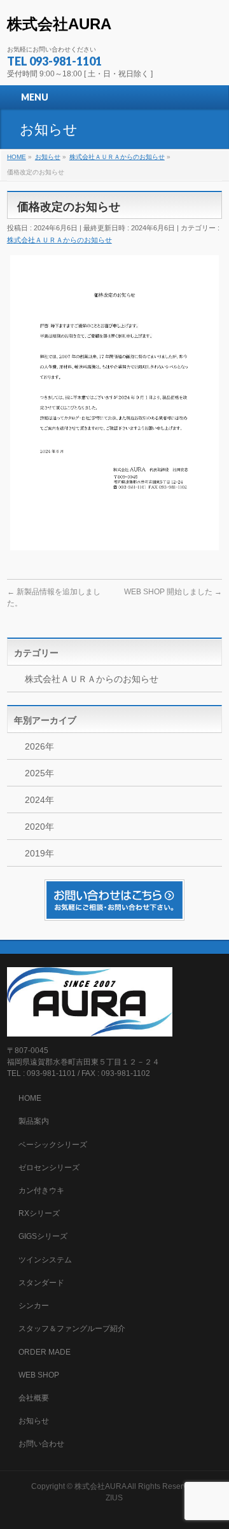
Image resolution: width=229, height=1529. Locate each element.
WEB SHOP (38, 1375)
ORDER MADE (44, 1352)
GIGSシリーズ (42, 1236)
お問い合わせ (41, 1443)
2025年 (39, 773)
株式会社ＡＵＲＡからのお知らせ (59, 240)
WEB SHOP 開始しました (173, 591)
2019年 (39, 853)
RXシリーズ (39, 1213)
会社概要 (33, 1397)
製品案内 (33, 1121)
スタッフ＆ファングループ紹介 (71, 1328)
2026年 (39, 746)
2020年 (39, 826)
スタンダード (41, 1282)
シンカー (33, 1305)
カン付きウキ (41, 1190)
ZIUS (114, 1497)
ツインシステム (45, 1259)
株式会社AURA (59, 23)
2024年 (39, 800)
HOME (29, 1098)
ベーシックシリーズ (52, 1144)
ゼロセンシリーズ (49, 1167)
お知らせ (33, 1420)
